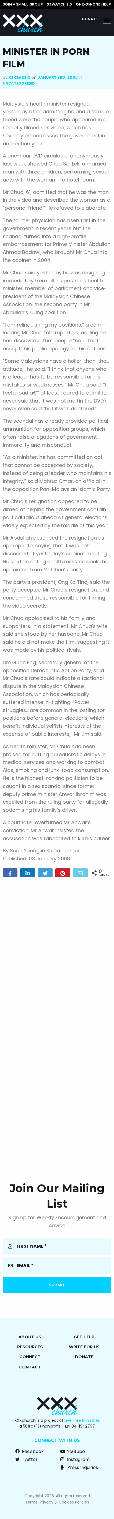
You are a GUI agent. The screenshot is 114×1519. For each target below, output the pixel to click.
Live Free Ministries (82, 1420)
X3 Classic (19, 77)
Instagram (78, 1459)
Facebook (32, 1451)
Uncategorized (19, 83)
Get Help (84, 1336)
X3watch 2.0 (59, 4)
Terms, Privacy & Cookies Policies (57, 1502)
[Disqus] (57, 952)
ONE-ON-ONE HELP (93, 4)
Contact (30, 1367)
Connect (30, 1356)
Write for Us (84, 1346)
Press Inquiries (82, 1467)
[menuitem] (23, 4)
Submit (57, 1285)
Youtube (75, 1451)
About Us (30, 1336)
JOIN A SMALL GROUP (23, 4)
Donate (90, 19)
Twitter (29, 1459)
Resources (30, 1346)
